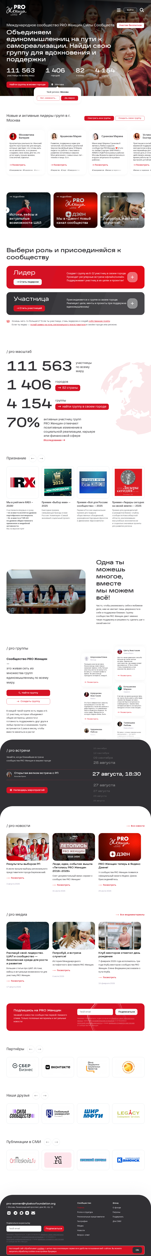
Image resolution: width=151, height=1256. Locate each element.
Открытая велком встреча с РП (36, 773)
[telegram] (15, 1213)
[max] (21, 1213)
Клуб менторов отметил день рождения (119, 955)
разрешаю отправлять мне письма (121, 1023)
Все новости (138, 826)
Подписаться (126, 1012)
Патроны (116, 1212)
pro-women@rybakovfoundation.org (30, 1204)
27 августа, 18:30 (116, 774)
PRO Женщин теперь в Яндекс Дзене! (120, 866)
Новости (81, 1230)
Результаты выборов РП (23, 864)
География (82, 1221)
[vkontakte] (8, 1213)
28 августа (104, 763)
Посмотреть (19, 165)
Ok (137, 1250)
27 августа (104, 785)
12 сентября (100, 748)
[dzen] (27, 1213)
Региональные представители (91, 1217)
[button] (132, 277)
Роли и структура (85, 1212)
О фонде (117, 1208)
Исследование (53, 440)
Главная (80, 1208)
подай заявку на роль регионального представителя (58, 325)
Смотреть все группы (99, 118)
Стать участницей (30, 308)
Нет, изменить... (48, 98)
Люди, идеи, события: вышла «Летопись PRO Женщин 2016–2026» (72, 867)
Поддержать (118, 1217)
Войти (130, 10)
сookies (40, 1249)
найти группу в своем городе (84, 406)
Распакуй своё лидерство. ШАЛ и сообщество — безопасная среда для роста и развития (27, 958)
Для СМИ (117, 1221)
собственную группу (99, 321)
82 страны (70, 387)
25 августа (100, 796)
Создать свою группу (130, 118)
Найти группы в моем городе (27, 85)
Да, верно (70, 98)
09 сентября (103, 758)
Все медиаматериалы (132, 915)
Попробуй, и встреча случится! (66, 955)
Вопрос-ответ (83, 1235)
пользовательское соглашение (103, 1021)
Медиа (80, 1226)
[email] (33, 1213)
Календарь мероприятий (29, 790)
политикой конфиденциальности (89, 1023)
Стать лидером (29, 282)
